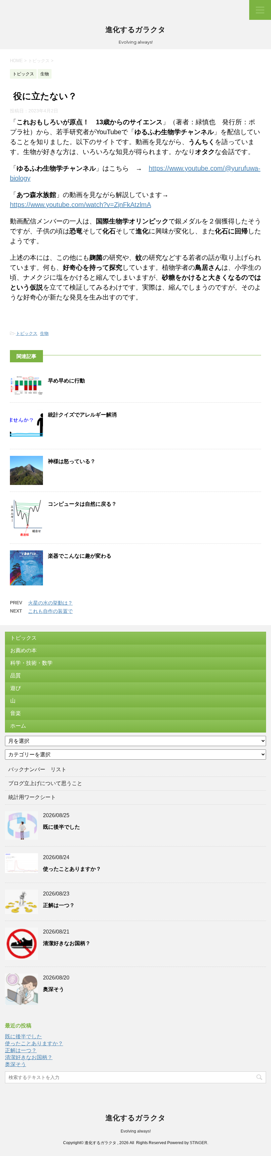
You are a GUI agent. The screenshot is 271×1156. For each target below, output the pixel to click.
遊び (15, 688)
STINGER (198, 1142)
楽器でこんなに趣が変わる (79, 556)
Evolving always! (136, 1131)
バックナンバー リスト (37, 769)
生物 (44, 333)
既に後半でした (61, 827)
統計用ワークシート (32, 797)
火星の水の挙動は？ (50, 603)
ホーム (18, 726)
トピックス (26, 333)
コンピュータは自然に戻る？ (82, 504)
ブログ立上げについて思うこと (45, 783)
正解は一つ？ (59, 905)
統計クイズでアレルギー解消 (82, 415)
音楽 (15, 713)
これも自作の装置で (50, 611)
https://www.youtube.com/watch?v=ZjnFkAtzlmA (80, 204)
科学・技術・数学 (31, 663)
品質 (15, 675)
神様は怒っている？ (72, 461)
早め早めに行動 (66, 380)
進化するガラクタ (135, 29)
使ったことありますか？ (72, 869)
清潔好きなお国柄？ (67, 943)
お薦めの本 (23, 650)
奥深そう (53, 989)
